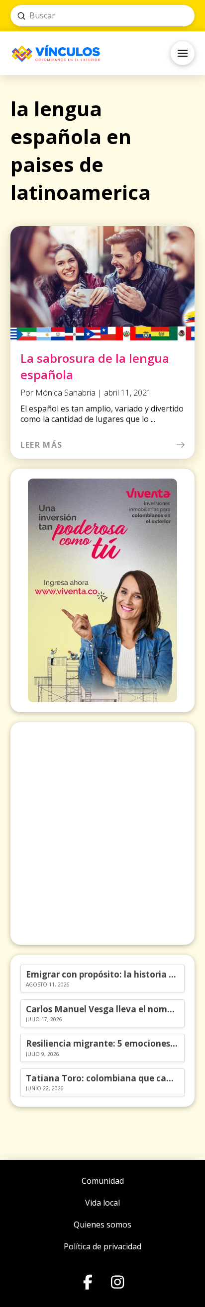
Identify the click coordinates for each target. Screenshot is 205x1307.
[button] (183, 53)
